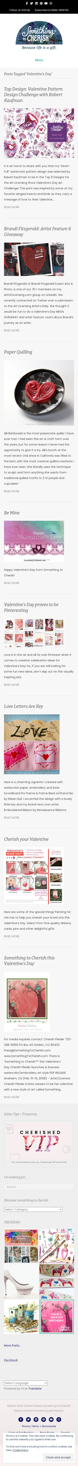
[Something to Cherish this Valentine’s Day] (27, 1001)
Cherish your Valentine (26, 839)
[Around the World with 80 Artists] (21, 1246)
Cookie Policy (20, 1450)
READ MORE (11, 207)
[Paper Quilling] (39, 392)
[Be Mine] (34, 541)
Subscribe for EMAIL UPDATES (52, 10)
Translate (35, 1389)
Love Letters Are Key (23, 706)
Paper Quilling (18, 352)
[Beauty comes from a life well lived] (21, 1281)
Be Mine (12, 513)
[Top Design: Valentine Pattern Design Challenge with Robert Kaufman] (39, 133)
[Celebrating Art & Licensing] (56, 1316)
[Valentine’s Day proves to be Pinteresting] (34, 632)
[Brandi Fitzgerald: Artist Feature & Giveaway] (34, 259)
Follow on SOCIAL (20, 10)
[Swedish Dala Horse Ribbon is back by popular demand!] (56, 1281)
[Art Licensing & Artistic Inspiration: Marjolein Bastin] (21, 1316)
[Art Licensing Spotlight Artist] (56, 1246)
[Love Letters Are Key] (32, 744)
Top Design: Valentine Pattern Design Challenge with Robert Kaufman (33, 94)
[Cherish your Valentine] (34, 875)
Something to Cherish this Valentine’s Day (29, 960)
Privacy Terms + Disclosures (39, 1426)
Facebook (11, 1360)
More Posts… (12, 1345)
